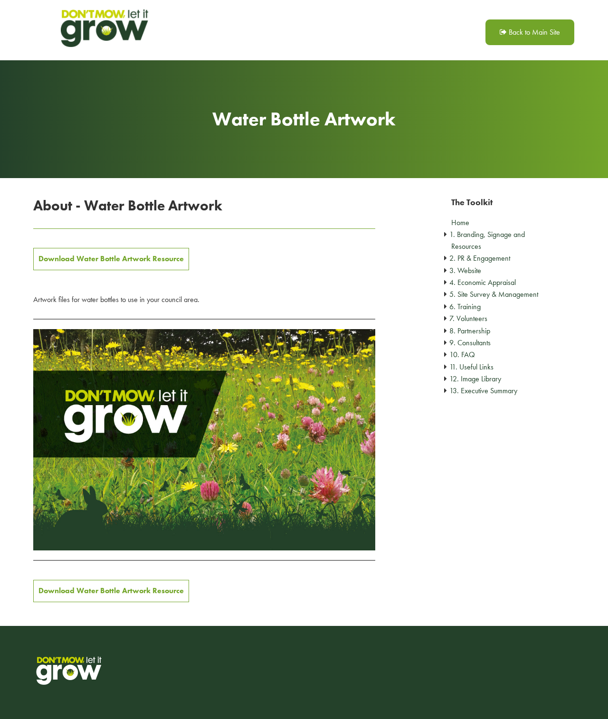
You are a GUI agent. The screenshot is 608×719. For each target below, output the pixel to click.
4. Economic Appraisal (482, 282)
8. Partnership (469, 331)
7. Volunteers (468, 318)
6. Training (465, 307)
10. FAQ (462, 355)
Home (460, 222)
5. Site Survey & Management (493, 294)
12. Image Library (475, 379)
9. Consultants (470, 343)
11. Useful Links (471, 367)
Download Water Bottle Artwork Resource (111, 259)
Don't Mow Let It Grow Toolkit (104, 28)
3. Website (465, 270)
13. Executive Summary (483, 391)
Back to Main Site (533, 32)
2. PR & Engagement (479, 258)
